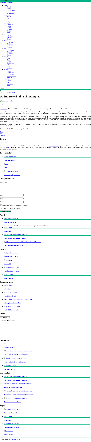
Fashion (9, 45)
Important (10, 84)
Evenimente (10, 72)
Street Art (9, 32)
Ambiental (10, 44)
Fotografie (10, 24)
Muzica (6, 56)
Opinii (9, 7)
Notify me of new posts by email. (11, 208)
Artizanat (9, 47)
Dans (8, 20)
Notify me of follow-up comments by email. (14, 205)
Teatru (9, 16)
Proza (8, 82)
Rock (8, 66)
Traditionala (10, 63)
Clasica (9, 58)
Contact (13, 439)
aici (9, 147)
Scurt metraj (10, 53)
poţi (1, 133)
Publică (9, 85)
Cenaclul (6, 79)
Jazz (8, 60)
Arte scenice (7, 15)
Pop (8, 64)
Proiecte (9, 77)
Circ (8, 21)
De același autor (9, 143)
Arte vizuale (7, 23)
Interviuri (9, 8)
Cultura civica (11, 10)
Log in (18, 439)
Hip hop (9, 68)
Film (5, 48)
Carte (5, 34)
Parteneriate (10, 13)
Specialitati (10, 37)
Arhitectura (10, 42)
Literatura (10, 36)
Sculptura (9, 28)
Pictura (9, 26)
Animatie (9, 52)
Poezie (9, 80)
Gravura (9, 29)
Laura (1, 104)
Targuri (9, 39)
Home (1, 92)
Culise (9, 55)
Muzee (9, 71)
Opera (9, 61)
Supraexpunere (11, 76)
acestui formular (54, 146)
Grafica (9, 31)
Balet (8, 18)
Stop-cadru (10, 12)
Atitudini (6, 5)
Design (6, 40)
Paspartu (6, 69)
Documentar (10, 50)
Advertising (10, 74)
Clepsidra (2, 135)
